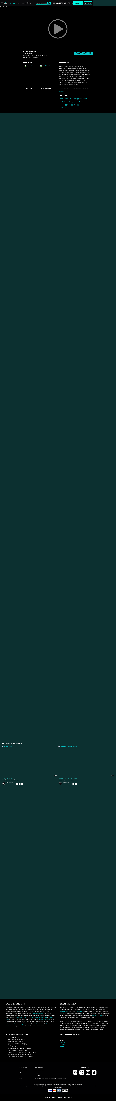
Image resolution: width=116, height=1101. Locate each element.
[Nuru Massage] (14, 3)
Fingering (75, 98)
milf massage (9, 1024)
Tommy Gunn (43, 1017)
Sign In (88, 3)
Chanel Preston (34, 1017)
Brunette (61, 98)
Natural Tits (68, 98)
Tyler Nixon (26, 1017)
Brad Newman (46, 88)
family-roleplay (38, 1024)
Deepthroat (62, 101)
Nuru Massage (9, 782)
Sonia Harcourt (15, 780)
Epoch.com (28, 1085)
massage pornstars (38, 1013)
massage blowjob (97, 1015)
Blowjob (85, 98)
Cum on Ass (62, 104)
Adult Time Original (64, 107)
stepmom (79, 1011)
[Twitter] (81, 1072)
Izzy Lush (29, 88)
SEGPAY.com (75, 1085)
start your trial (83, 53)
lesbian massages (65, 1011)
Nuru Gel (69, 104)
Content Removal (58, 1087)
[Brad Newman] (47, 76)
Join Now (78, 3)
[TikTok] (94, 1072)
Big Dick (75, 101)
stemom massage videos (21, 1024)
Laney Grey (62, 780)
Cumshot (69, 101)
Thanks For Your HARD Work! (68, 778)
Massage (81, 101)
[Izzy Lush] (32, 76)
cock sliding (82, 104)
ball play (75, 104)
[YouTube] (75, 1072)
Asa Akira (19, 1017)
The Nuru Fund (7, 778)
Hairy (80, 98)
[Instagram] (88, 1072)
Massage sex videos (44, 1019)
